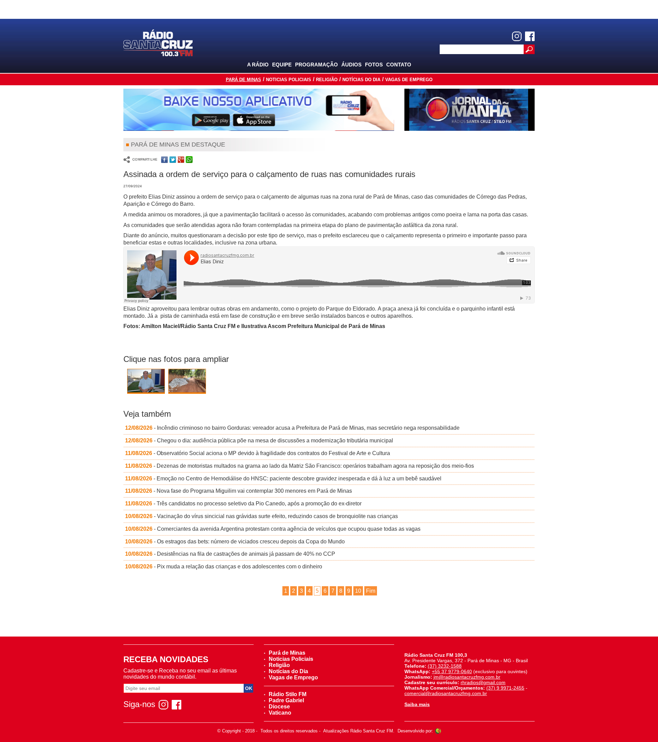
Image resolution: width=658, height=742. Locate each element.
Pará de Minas (243, 79)
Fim (370, 591)
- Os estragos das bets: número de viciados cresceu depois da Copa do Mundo (235, 541)
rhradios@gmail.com (483, 682)
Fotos (374, 64)
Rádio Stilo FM (287, 694)
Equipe (282, 64)
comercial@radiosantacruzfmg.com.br (445, 693)
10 (358, 591)
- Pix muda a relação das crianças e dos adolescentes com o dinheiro (223, 566)
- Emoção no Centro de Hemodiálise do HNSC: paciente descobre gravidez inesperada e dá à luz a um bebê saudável (283, 478)
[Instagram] (517, 36)
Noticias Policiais (288, 79)
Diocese (279, 706)
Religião (327, 79)
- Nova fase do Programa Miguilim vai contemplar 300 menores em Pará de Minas (238, 491)
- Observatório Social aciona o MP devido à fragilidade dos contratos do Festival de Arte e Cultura (257, 453)
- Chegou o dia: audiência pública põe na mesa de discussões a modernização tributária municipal (259, 440)
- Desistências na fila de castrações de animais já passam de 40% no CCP (230, 554)
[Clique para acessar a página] (258, 109)
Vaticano (280, 713)
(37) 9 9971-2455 (505, 688)
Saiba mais (417, 704)
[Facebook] (530, 36)
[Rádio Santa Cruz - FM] (158, 42)
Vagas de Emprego (408, 79)
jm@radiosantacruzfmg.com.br (467, 677)
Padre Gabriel (286, 700)
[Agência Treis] (438, 730)
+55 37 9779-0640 (452, 671)
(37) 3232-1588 (445, 666)
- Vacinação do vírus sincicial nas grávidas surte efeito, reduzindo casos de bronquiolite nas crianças (261, 516)
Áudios (351, 64)
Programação (316, 64)
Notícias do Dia (361, 79)
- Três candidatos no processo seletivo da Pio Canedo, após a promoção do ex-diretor (243, 503)
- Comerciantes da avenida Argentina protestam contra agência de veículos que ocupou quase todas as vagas (273, 529)
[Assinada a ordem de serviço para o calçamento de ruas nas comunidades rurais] (145, 381)
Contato (398, 64)
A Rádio (258, 64)
